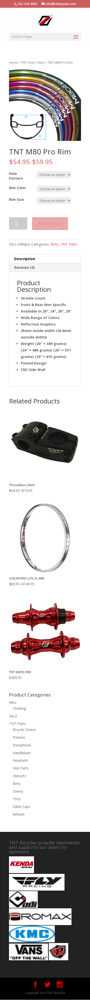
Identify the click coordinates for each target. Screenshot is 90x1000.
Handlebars (22, 752)
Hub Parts (21, 768)
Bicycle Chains (24, 729)
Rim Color (17, 187)
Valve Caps (21, 806)
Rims (41, 62)
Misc (12, 702)
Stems (18, 791)
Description (24, 258)
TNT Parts (28, 62)
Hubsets (19, 775)
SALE (13, 716)
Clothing (19, 708)
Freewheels (22, 745)
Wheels (18, 814)
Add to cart (50, 223)
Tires (17, 798)
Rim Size (16, 199)
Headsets (20, 760)
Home (13, 62)
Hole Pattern (16, 175)
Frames (19, 737)
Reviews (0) (24, 267)
